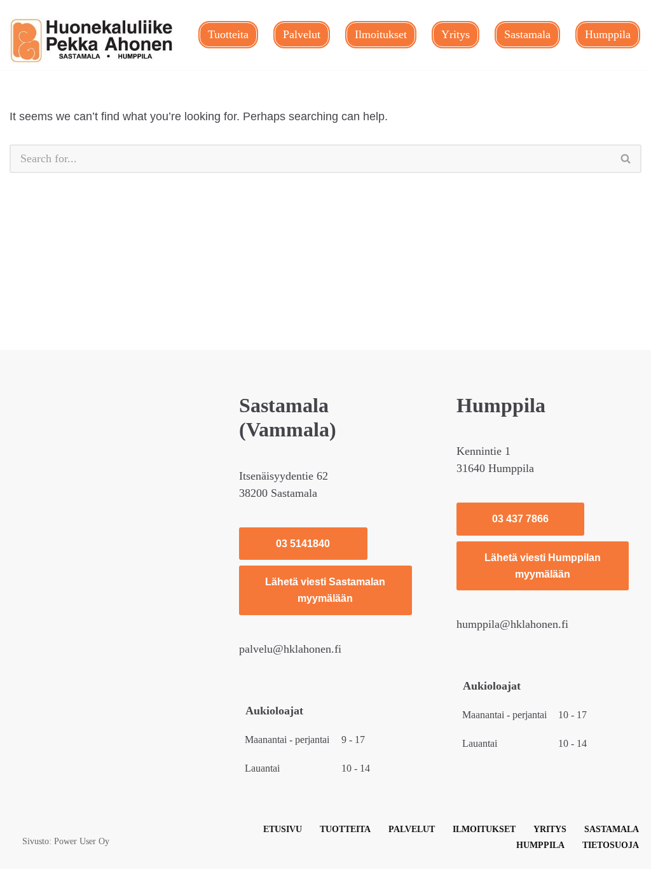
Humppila (608, 34)
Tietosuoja (610, 845)
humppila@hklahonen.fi (512, 624)
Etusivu (282, 829)
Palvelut (301, 34)
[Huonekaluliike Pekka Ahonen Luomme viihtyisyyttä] (92, 41)
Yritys (455, 34)
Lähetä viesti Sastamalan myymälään (325, 590)
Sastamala (527, 34)
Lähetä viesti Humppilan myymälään (542, 566)
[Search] (626, 158)
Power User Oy (81, 841)
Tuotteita (228, 34)
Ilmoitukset (381, 34)
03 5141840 (303, 543)
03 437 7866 (520, 518)
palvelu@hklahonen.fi (290, 649)
